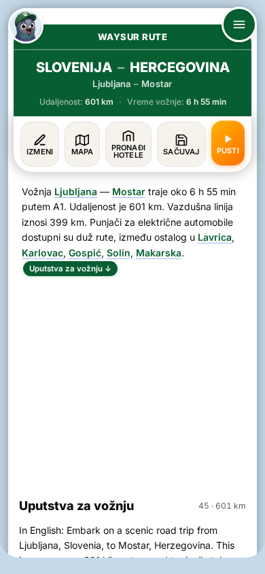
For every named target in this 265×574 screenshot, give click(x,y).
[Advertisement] (132, 381)
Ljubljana (75, 191)
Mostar (128, 191)
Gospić (85, 252)
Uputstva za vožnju (70, 268)
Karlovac (42, 252)
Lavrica (215, 237)
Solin (118, 252)
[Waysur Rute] (25, 26)
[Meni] (239, 24)
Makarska (158, 252)
